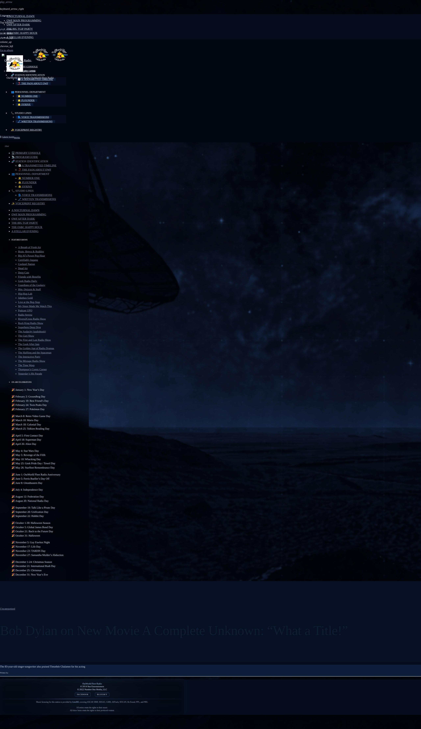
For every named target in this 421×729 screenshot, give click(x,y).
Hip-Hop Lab (25, 293)
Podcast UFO (25, 310)
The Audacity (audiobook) (32, 331)
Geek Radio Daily (27, 281)
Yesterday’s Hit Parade (30, 373)
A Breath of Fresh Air (29, 247)
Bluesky (102, 694)
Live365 (75, 702)
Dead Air (23, 268)
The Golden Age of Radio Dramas (36, 348)
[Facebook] (0, 137)
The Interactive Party (29, 356)
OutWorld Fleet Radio (92, 683)
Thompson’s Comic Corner (32, 369)
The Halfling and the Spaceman (34, 352)
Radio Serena (25, 314)
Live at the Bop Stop (29, 302)
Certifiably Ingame (28, 260)
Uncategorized (7, 608)
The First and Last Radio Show (34, 340)
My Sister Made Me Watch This (35, 306)
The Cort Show (26, 336)
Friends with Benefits (29, 276)
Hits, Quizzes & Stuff (29, 289)
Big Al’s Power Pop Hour (31, 255)
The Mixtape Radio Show (31, 361)
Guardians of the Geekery (31, 285)
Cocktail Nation (26, 264)
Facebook (83, 694)
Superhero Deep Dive (29, 327)
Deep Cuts (23, 272)
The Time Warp (26, 365)
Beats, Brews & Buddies (31, 251)
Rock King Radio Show (30, 323)
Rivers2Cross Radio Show (32, 319)
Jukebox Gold (25, 298)
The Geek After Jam (28, 344)
